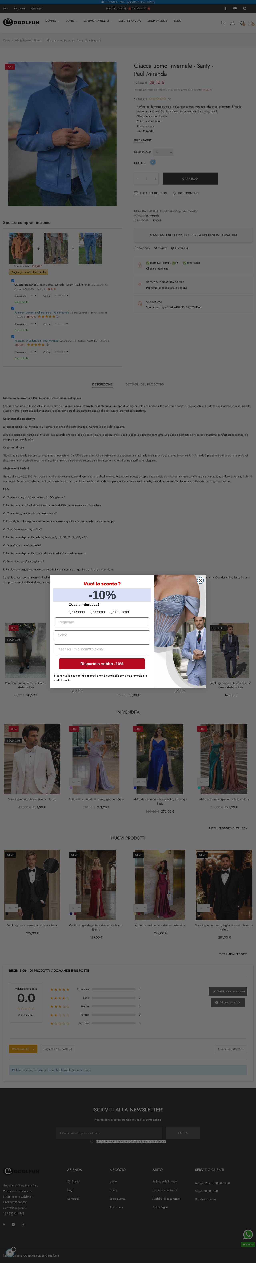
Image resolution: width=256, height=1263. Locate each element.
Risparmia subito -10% (102, 664)
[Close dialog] (200, 580)
